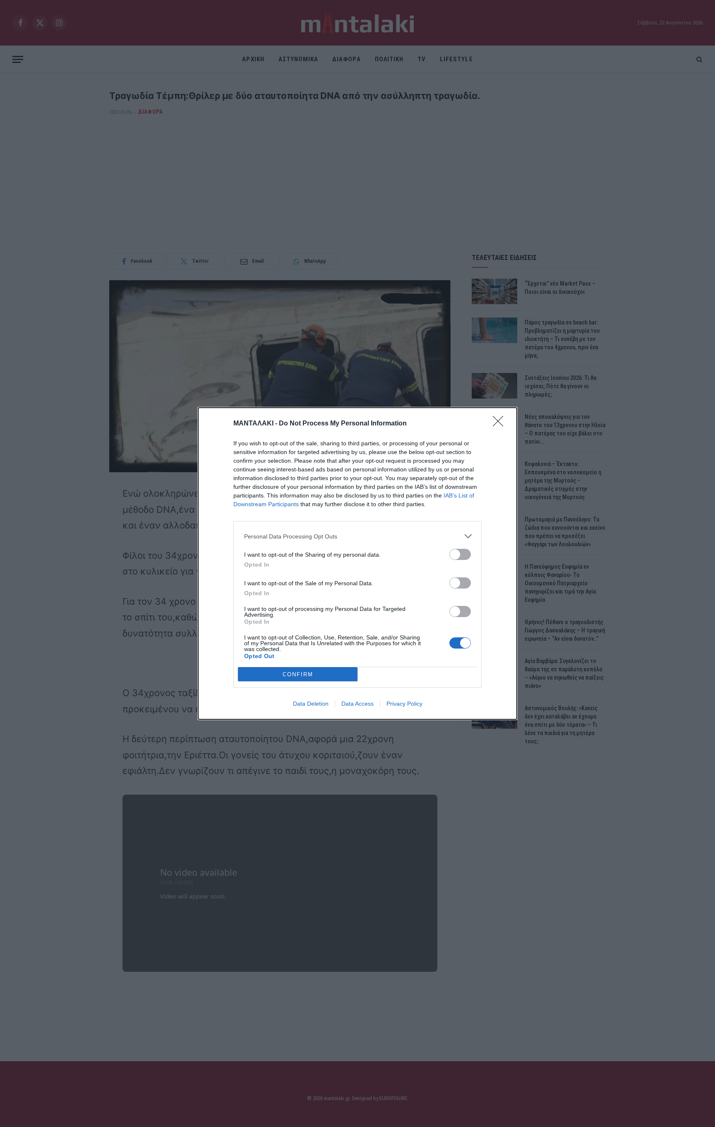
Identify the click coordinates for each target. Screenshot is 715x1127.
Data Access (357, 703)
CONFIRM (298, 674)
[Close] (501, 424)
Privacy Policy (404, 703)
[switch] (460, 554)
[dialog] (357, 563)
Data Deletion (311, 703)
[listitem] (357, 536)
